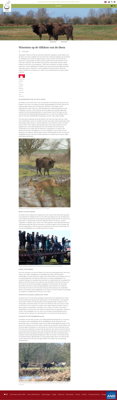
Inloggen (104, 394)
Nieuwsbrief (70, 394)
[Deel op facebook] (19, 52)
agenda (53, 42)
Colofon (84, 394)
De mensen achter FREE (18, 394)
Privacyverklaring (94, 394)
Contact (77, 394)
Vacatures (61, 394)
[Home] (7, 6)
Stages (54, 394)
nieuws (58, 6)
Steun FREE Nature (33, 394)
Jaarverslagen (46, 394)
